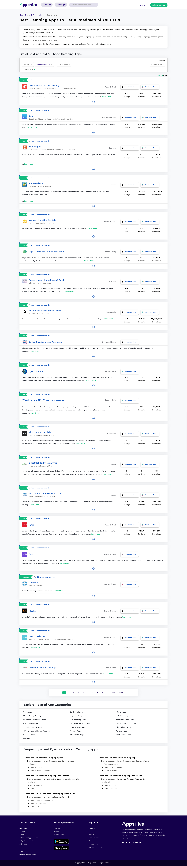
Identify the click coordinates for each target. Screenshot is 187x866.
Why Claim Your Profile (28, 841)
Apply (95, 5)
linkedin (140, 842)
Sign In (22, 835)
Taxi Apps (27, 712)
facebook (126, 842)
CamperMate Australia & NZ (41, 770)
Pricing (22, 831)
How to (91, 835)
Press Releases (94, 838)
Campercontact (36, 767)
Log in (142, 5)
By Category (59, 828)
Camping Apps (28, 69)
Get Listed (23, 828)
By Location (58, 831)
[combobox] (28, 64)
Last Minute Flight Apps (126, 723)
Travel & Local (39, 15)
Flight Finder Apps (123, 727)
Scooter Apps (29, 735)
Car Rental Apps (77, 712)
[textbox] (27, 64)
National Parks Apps (31, 723)
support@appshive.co (27, 854)
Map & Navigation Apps (33, 716)
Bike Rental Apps (77, 735)
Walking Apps (75, 731)
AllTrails (33, 782)
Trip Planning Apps (78, 720)
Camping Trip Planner (113, 767)
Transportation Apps (125, 720)
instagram (133, 842)
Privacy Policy (94, 844)
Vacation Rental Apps (32, 727)
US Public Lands (110, 770)
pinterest (129, 842)
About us (92, 828)
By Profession (59, 835)
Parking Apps (121, 731)
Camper (33, 764)
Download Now (130, 87)
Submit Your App (158, 5)
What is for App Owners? (28, 838)
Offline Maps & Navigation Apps (37, 731)
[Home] (28, 4)
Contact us (93, 841)
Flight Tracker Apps (78, 727)
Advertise (23, 844)
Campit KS (34, 806)
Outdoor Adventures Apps (34, 720)
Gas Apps (27, 738)
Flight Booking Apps (78, 716)
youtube (136, 842)
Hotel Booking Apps (124, 716)
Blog (90, 831)
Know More (107, 97)
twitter (123, 842)
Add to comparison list (40, 80)
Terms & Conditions (96, 847)
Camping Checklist (38, 803)
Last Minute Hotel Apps (80, 723)
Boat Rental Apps (123, 735)
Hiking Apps (121, 712)
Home (22, 15)
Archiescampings (111, 764)
